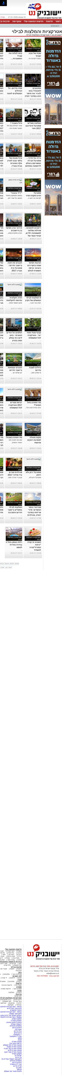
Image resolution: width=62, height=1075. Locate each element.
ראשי (58, 21)
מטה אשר (11, 960)
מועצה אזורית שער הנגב (13, 1052)
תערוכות (19, 971)
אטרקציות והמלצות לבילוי (37, 35)
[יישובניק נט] (42, 960)
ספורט (19, 987)
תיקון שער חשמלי (15, 1014)
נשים (19, 990)
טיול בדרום (17, 1031)
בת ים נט (18, 1057)
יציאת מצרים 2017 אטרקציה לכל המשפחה (15, 405)
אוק (2, 567)
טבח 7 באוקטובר (15, 1036)
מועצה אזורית (16, 1042)
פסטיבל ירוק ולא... (34, 477)
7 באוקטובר (17, 1035)
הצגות (12, 969)
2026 (17, 564)
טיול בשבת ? (16, 123)
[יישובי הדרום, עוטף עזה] (44, 19)
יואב (2, 951)
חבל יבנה (15, 958)
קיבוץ (20, 1040)
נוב (6, 567)
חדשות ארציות (7, 985)
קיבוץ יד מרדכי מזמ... (14, 477)
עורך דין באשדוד (16, 1064)
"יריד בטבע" (16, 193)
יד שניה (4, 978)
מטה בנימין (11, 956)
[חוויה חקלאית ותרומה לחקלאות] (14, 285)
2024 (7, 564)
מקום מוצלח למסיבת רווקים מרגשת (34, 440)
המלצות (11, 992)
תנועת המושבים (16, 1010)
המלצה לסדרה (16, 1021)
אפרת (8, 958)
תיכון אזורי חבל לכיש (14, 1008)
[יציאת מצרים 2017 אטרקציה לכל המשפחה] (14, 389)
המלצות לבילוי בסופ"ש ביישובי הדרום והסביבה (15, 510)
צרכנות (19, 994)
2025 (12, 564)
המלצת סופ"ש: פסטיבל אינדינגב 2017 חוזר (33, 125)
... (21, 61)
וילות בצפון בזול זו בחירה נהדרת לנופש (14, 544)
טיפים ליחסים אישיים (14, 1022)
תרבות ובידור (16, 967)
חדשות (49, 21)
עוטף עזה (16, 21)
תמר (3, 955)
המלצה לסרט (17, 1019)
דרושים (12, 978)
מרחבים (13, 963)
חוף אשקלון (17, 965)
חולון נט (19, 1068)
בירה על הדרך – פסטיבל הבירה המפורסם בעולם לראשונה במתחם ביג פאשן (33, 163)
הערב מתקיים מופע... (14, 233)
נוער (20, 972)
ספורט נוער (18, 989)
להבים (19, 955)
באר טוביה (10, 951)
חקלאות (11, 1005)
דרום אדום (55, 26)
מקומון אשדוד (17, 1054)
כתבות (19, 969)
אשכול (19, 951)
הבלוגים (12, 1003)
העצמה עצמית (16, 1024)
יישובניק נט (56, 35)
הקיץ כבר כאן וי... (35, 303)
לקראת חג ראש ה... (34, 198)
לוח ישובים (17, 976)
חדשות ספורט (6, 989)
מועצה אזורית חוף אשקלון (12, 1045)
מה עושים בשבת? (14, 437)
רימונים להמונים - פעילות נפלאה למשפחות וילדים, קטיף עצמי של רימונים (33, 233)
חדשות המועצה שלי (33, 21)
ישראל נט (18, 1055)
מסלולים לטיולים (16, 1026)
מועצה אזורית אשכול (14, 1047)
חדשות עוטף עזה (15, 1043)
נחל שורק (10, 953)
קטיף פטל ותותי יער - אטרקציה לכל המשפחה (34, 335)
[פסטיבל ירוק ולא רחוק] (33, 459)
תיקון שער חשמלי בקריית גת (12, 1059)
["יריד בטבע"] (14, 182)
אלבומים (6, 974)
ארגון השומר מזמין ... (14, 303)
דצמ (10, 567)
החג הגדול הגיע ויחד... (33, 408)
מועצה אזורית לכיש (14, 1050)
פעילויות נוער (17, 974)
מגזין (20, 980)
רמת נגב (11, 955)
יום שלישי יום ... (16, 373)
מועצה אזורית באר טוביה (12, 1049)
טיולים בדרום (17, 1028)
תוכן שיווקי (18, 996)
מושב (20, 1038)
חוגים (20, 978)
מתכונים (11, 981)
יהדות (19, 1003)
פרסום (19, 1069)
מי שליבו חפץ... (35, 373)
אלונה (19, 960)
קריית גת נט (17, 1066)
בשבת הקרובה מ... (34, 58)
